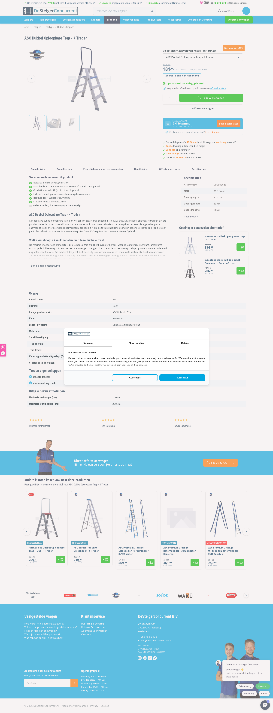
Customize (135, 377)
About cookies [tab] (136, 343)
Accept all (182, 377)
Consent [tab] (88, 343)
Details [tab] (185, 343)
